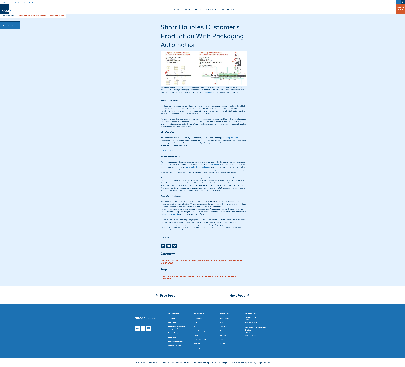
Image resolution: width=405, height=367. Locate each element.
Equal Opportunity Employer (203, 363)
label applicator (203, 167)
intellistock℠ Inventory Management (176, 327)
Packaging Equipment (186, 260)
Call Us (247, 332)
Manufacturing (199, 331)
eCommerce (198, 318)
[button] (403, 2)
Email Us (248, 330)
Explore (7, 25)
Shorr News (167, 263)
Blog (221, 339)
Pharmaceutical (200, 339)
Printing (197, 348)
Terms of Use (152, 363)
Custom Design (173, 333)
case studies (167, 260)
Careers (223, 335)
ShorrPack (172, 337)
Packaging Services (231, 260)
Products (171, 318)
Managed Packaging (175, 341)
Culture (222, 331)
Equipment (172, 322)
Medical (197, 343)
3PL (195, 326)
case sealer (191, 167)
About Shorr (224, 318)
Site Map (162, 363)
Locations (223, 326)
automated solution (171, 214)
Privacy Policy (140, 363)
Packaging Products (209, 260)
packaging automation (231, 137)
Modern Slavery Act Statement (179, 363)
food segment (210, 92)
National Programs (175, 345)
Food (196, 335)
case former (214, 164)
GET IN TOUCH (167, 151)
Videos (222, 343)
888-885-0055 (389, 2)
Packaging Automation (191, 276)
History (222, 322)
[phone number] (398, 2)
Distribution (198, 322)
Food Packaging (169, 276)
